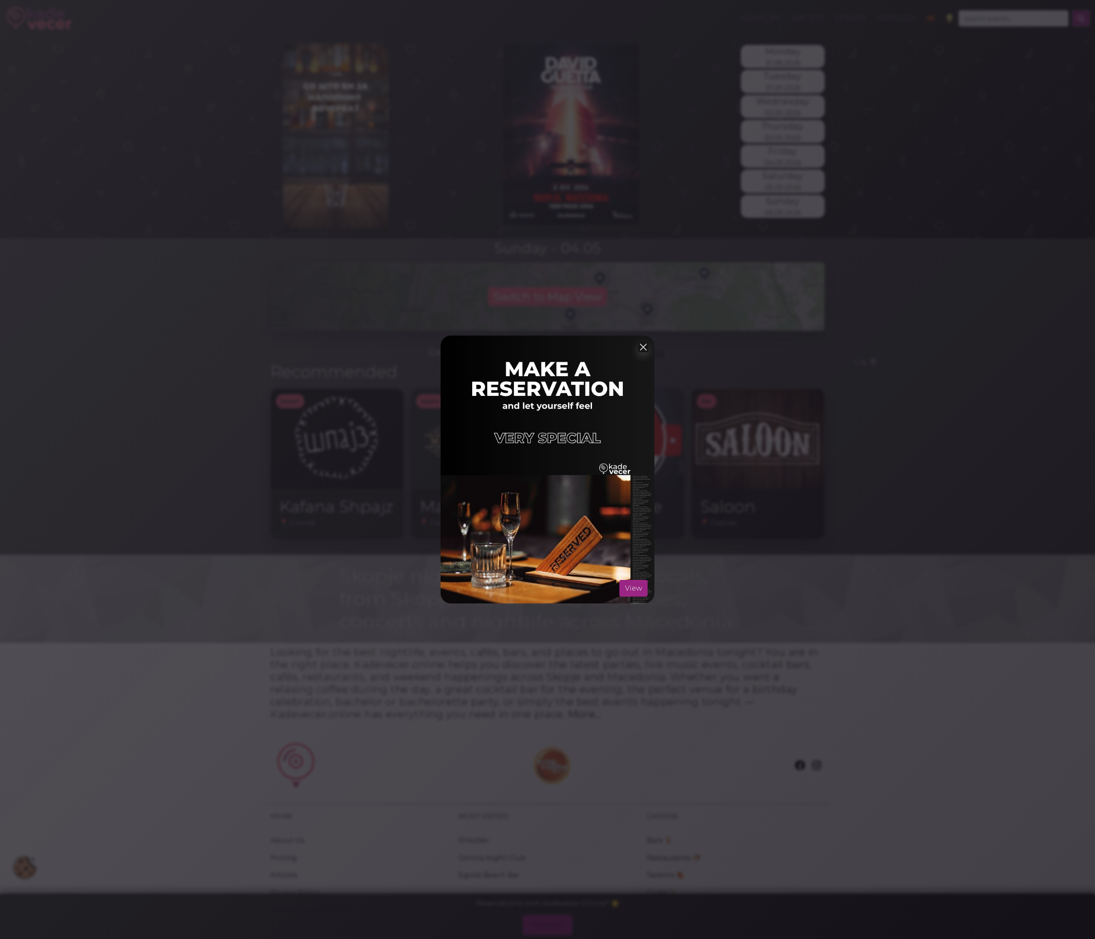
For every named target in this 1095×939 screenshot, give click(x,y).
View (633, 588)
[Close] (643, 347)
